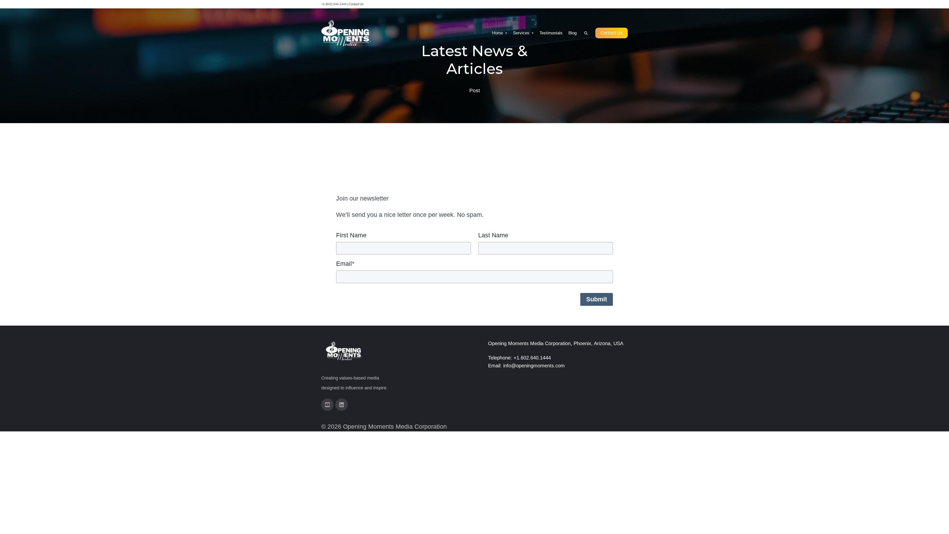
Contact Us (356, 4)
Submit (596, 299)
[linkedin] (341, 405)
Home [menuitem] (498, 33)
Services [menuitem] (522, 33)
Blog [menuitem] (572, 33)
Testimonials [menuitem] (550, 33)
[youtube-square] (327, 405)
